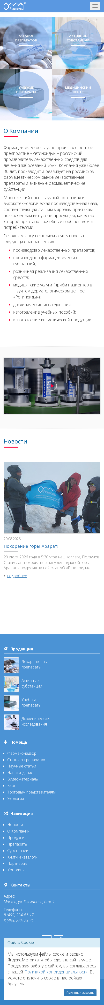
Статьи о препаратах (26, 759)
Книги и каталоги (22, 857)
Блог (11, 785)
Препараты (17, 844)
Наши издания (20, 772)
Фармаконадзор (21, 753)
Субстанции (17, 850)
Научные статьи (21, 766)
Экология (15, 798)
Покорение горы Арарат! (31, 546)
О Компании (18, 831)
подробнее (17, 575)
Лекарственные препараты (36, 664)
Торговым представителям (31, 792)
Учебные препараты (31, 702)
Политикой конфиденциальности (56, 972)
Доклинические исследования (35, 721)
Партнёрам (17, 863)
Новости (15, 824)
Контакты (15, 870)
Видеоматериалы (22, 779)
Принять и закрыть (80, 993)
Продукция (21, 649)
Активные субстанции (32, 683)
